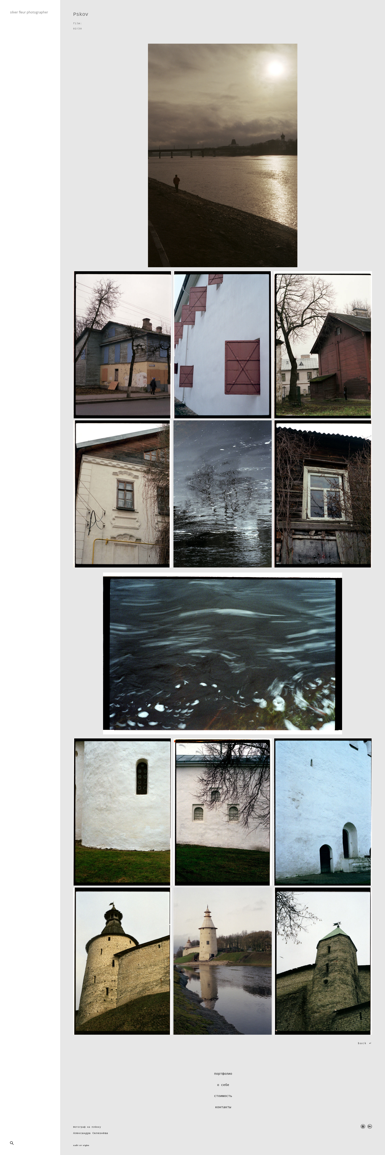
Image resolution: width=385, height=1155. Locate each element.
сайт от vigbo (81, 1145)
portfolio (16, 36)
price (14, 45)
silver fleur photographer (29, 12)
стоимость (223, 1096)
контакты (223, 1107)
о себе (223, 1085)
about (14, 41)
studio (15, 54)
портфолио (223, 1074)
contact (15, 50)
